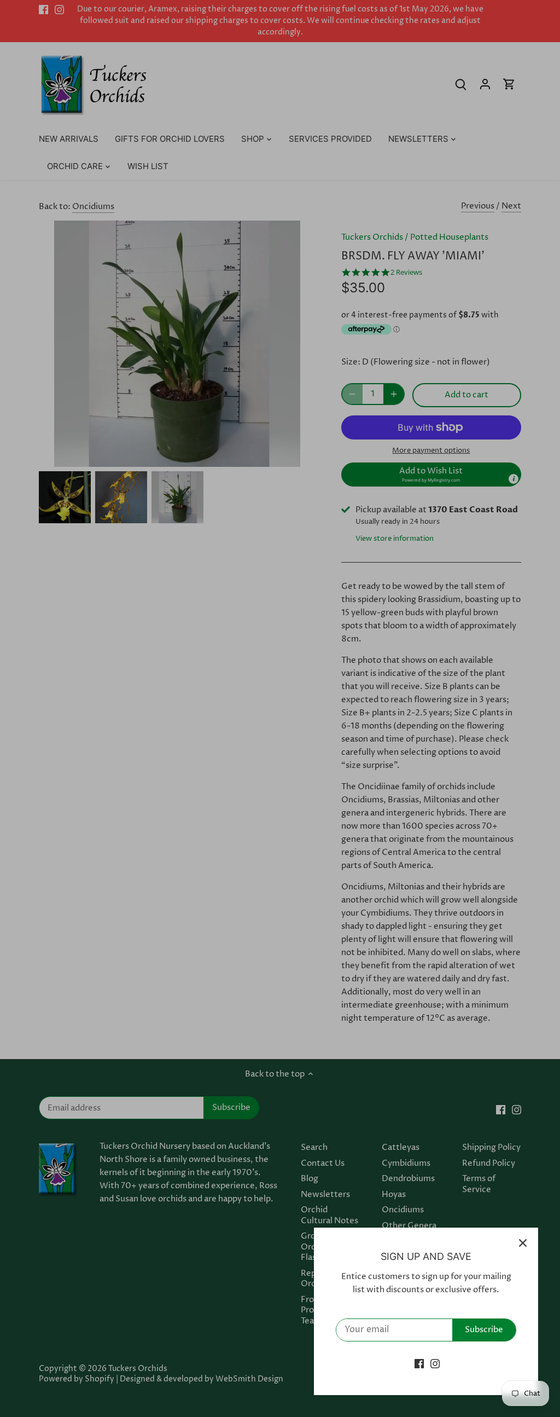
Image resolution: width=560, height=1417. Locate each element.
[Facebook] (419, 1363)
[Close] (523, 1243)
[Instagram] (435, 1363)
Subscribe (484, 1329)
